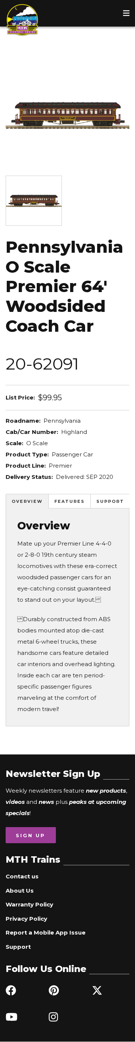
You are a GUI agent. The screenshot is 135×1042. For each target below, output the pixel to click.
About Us (20, 890)
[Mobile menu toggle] (126, 13)
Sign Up (30, 835)
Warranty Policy (29, 904)
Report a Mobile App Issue (46, 932)
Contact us (22, 876)
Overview (27, 501)
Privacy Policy (26, 918)
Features (69, 501)
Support (110, 501)
